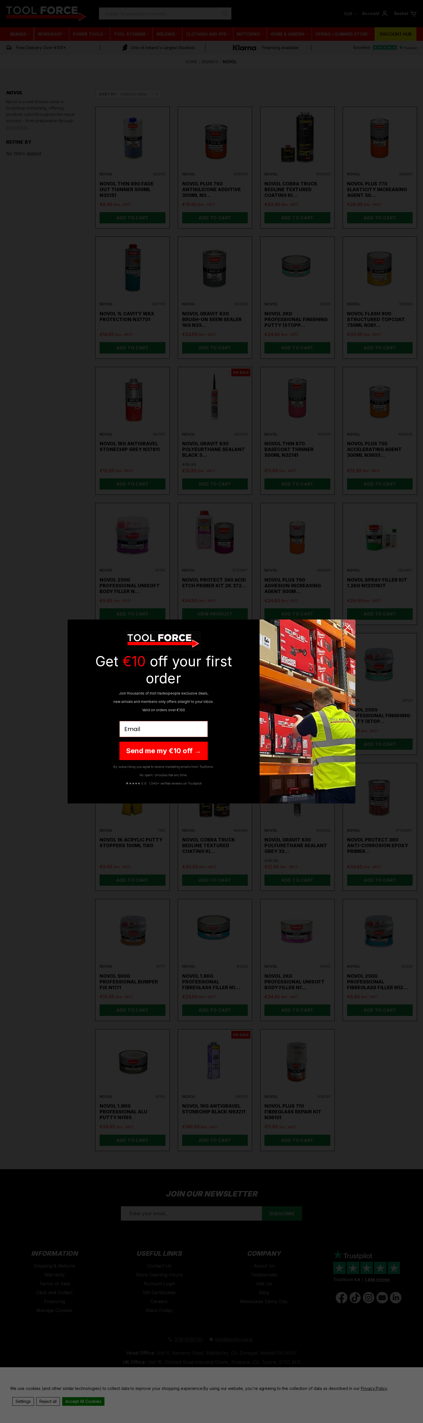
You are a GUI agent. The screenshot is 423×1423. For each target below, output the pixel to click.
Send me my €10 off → (163, 751)
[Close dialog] (347, 627)
